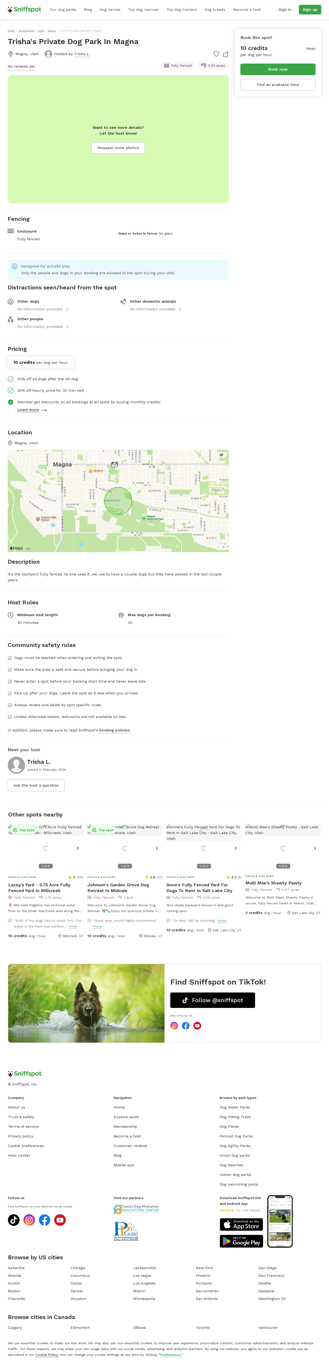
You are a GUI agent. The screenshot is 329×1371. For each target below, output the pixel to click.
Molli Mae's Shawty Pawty (273, 882)
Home (119, 1107)
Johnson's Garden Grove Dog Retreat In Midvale (118, 887)
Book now (278, 69)
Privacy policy (20, 1136)
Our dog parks (63, 9)
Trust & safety (21, 1117)
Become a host (247, 9)
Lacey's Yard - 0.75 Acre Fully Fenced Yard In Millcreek (39, 887)
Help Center (19, 1155)
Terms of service (23, 1126)
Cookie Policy (46, 1355)
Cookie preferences (26, 1145)
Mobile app (124, 1165)
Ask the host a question (36, 785)
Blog (88, 9)
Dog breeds (214, 9)
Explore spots (126, 1117)
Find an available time (278, 84)
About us (16, 1107)
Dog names (110, 9)
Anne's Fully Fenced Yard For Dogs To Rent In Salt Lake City (199, 887)
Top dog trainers (181, 9)
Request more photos (118, 147)
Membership (125, 1126)
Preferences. (171, 1355)
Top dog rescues (143, 9)
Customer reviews (130, 1145)
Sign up (310, 9)
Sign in (285, 9)
